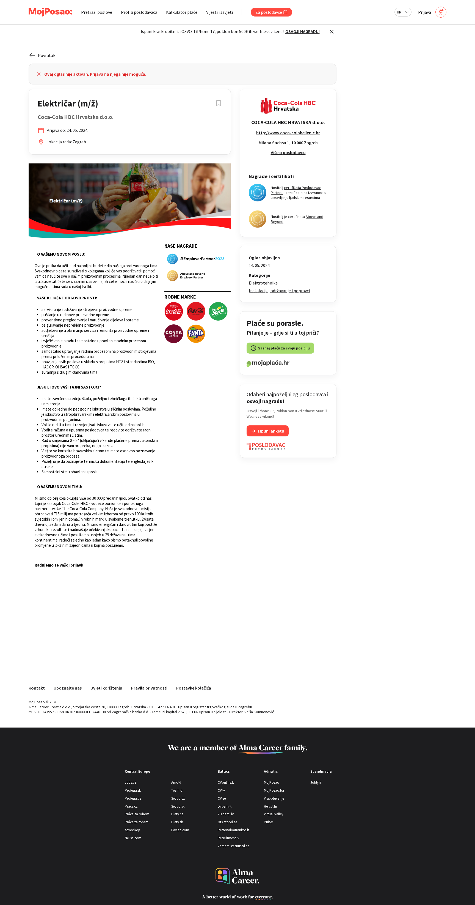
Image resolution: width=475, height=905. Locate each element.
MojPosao (271, 782)
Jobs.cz (130, 782)
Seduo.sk (177, 806)
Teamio (177, 790)
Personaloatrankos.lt (233, 830)
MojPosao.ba (274, 790)
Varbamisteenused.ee (233, 846)
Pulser (268, 822)
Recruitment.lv (228, 838)
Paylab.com (180, 830)
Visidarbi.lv (226, 814)
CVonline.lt (226, 782)
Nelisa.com (133, 838)
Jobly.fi (315, 782)
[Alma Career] (237, 876)
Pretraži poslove (96, 12)
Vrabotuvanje (274, 798)
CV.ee (222, 798)
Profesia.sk (133, 790)
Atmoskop (132, 830)
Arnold (176, 782)
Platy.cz (177, 814)
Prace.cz (131, 806)
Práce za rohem (136, 822)
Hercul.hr (270, 806)
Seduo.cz (178, 798)
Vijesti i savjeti (219, 12)
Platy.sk (177, 822)
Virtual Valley (273, 814)
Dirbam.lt (224, 806)
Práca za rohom (137, 814)
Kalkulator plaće (181, 12)
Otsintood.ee (227, 822)
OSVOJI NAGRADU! (302, 31)
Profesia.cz (133, 798)
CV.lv (221, 790)
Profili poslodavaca (139, 12)
